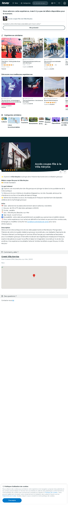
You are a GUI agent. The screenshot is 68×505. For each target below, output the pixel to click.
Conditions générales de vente (38, 222)
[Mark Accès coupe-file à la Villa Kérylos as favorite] (65, 171)
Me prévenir (34, 28)
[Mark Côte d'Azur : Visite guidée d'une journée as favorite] (19, 39)
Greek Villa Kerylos (10, 256)
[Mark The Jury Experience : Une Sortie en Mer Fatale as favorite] (41, 78)
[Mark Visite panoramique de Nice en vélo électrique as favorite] (41, 39)
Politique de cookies (51, 492)
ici (13, 300)
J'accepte (12, 500)
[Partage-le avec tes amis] (60, 171)
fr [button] (54, 3)
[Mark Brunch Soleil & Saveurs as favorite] (62, 78)
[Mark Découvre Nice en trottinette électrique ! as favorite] (62, 39)
